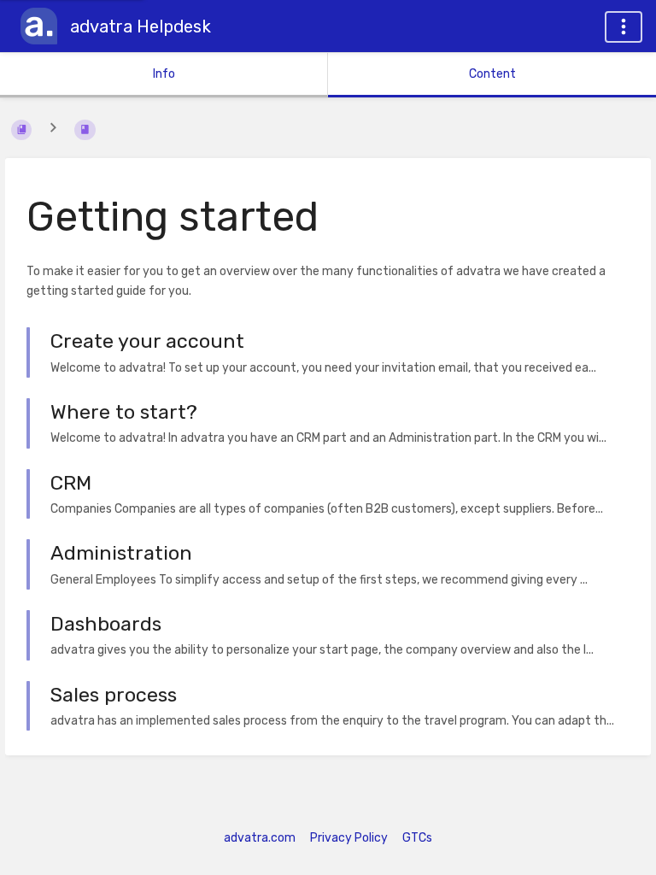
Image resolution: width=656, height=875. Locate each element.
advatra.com (260, 838)
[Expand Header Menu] (623, 27)
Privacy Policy (349, 838)
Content (492, 74)
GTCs (417, 838)
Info (164, 74)
